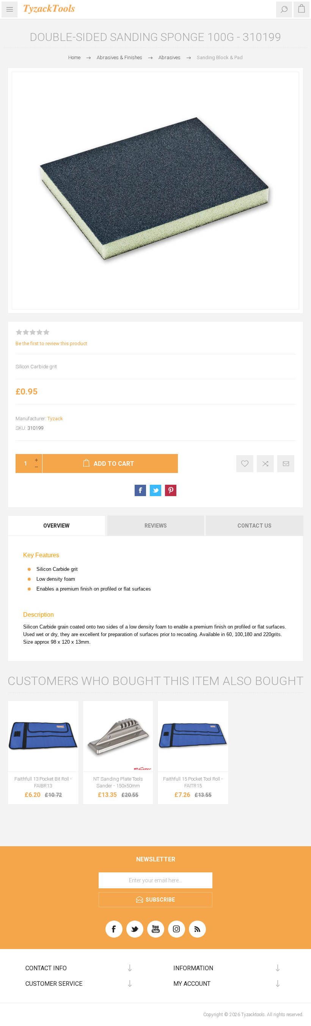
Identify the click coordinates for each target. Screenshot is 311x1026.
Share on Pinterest (170, 490)
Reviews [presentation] (156, 526)
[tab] (57, 525)
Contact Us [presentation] (254, 526)
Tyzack (55, 418)
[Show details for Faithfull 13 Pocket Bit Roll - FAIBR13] (43, 736)
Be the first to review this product (51, 343)
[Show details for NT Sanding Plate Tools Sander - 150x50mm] (118, 736)
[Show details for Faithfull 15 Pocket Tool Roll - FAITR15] (193, 736)
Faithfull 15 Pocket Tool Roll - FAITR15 (193, 782)
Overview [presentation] (56, 526)
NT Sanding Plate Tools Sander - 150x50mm (118, 782)
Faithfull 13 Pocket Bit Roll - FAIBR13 (43, 782)
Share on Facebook (140, 490)
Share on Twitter (155, 490)
